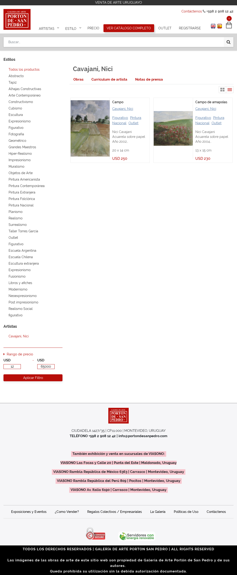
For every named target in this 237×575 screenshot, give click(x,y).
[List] (230, 89)
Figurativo (120, 118)
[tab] (78, 79)
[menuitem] (93, 28)
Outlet (133, 123)
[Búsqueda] (228, 42)
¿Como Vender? (67, 512)
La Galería (157, 512)
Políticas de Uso (186, 512)
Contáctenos (191, 11)
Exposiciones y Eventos (29, 512)
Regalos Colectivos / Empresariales (114, 512)
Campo (117, 102)
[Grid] (222, 89)
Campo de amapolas (211, 102)
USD (7, 360)
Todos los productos (24, 69)
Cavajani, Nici (122, 109)
